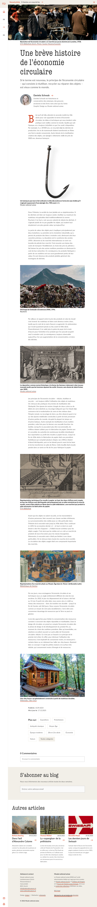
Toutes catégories (47, 739)
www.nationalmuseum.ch (28, 890)
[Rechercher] (4, 4)
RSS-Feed (57, 890)
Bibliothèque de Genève (28, 586)
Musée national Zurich (63, 881)
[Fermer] (94, 2)
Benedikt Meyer (74, 836)
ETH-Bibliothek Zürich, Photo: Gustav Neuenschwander (40, 44)
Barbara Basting (18, 836)
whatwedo (42, 895)
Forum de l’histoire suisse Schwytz (67, 884)
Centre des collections (62, 886)
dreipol (27, 895)
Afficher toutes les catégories (63, 895)
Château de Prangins (78, 881)
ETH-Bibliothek (25, 508)
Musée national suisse (28, 391)
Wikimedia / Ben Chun (28, 700)
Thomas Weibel (45, 836)
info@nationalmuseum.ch (28, 888)
